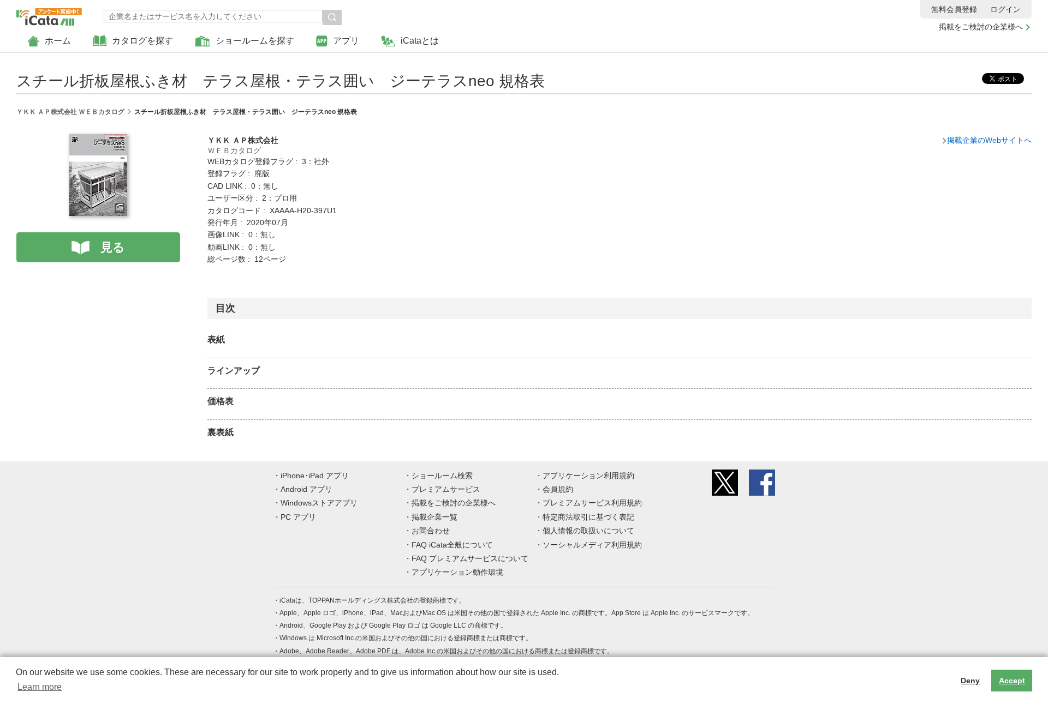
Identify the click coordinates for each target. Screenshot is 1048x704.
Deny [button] (970, 680)
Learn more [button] (39, 686)
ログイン (1005, 9)
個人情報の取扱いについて (588, 530)
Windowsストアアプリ (319, 502)
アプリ (346, 40)
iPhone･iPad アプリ (315, 475)
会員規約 (558, 489)
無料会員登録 (954, 9)
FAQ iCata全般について (452, 544)
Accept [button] (1012, 680)
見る (112, 247)
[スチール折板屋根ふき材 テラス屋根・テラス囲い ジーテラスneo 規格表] (98, 140)
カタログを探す (142, 40)
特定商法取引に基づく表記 (588, 517)
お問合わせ (431, 530)
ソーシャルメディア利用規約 (592, 544)
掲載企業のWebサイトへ (989, 140)
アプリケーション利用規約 (588, 475)
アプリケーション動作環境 (457, 572)
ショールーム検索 (442, 475)
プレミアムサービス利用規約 (592, 502)
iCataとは (420, 40)
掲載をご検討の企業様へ (981, 26)
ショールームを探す (255, 40)
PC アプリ (298, 517)
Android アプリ (306, 489)
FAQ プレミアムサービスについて (470, 558)
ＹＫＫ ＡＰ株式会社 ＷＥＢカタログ (70, 112)
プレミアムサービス (446, 489)
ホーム (58, 40)
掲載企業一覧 (434, 517)
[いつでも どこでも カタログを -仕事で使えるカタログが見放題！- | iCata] (49, 14)
